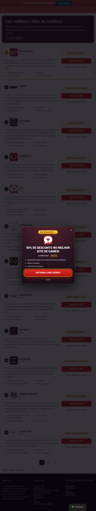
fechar (48, 279)
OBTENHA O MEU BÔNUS (48, 273)
